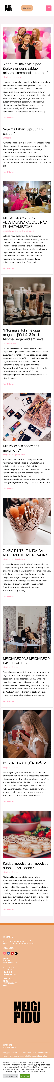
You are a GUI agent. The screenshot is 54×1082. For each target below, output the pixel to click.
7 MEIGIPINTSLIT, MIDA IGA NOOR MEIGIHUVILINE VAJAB (25, 552)
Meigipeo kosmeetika (12, 77)
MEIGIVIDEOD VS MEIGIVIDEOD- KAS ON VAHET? (27, 660)
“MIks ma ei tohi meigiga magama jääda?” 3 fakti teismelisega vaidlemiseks (23, 334)
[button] (27, 8)
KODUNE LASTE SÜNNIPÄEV (24, 763)
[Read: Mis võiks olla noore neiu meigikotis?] (27, 416)
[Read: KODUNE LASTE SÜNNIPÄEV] (27, 734)
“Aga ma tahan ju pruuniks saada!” (23, 131)
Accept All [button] (25, 1076)
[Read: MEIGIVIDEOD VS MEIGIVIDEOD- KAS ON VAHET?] (27, 629)
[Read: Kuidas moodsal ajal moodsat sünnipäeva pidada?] (27, 834)
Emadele (7, 137)
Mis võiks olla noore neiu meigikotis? (21, 448)
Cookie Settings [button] (11, 1076)
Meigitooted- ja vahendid (23, 231)
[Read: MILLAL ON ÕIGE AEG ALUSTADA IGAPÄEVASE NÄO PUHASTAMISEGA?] (27, 196)
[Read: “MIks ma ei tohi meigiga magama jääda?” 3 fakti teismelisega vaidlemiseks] (27, 301)
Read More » (8, 117)
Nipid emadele (9, 343)
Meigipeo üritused (11, 667)
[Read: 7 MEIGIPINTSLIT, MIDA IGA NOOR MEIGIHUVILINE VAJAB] (27, 521)
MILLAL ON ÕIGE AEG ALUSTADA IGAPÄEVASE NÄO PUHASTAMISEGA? (25, 222)
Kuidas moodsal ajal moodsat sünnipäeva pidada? (25, 865)
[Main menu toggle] (48, 8)
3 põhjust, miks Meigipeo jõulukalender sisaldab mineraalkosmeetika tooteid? (25, 68)
